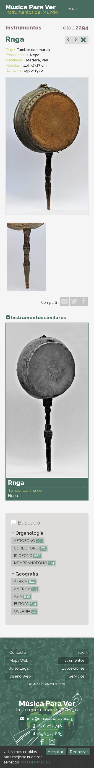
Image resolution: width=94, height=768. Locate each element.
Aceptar (55, 751)
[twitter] (74, 301)
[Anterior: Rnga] (68, 40)
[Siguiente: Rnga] (76, 40)
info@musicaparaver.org (49, 718)
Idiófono (26, 556)
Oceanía (24, 611)
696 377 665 (49, 733)
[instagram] (52, 742)
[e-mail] (64, 301)
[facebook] (83, 301)
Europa (24, 604)
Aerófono (27, 541)
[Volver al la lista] (83, 40)
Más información (35, 762)
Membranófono (33, 563)
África (24, 581)
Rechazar (79, 751)
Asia (21, 596)
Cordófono (29, 548)
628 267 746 (49, 726)
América (25, 589)
